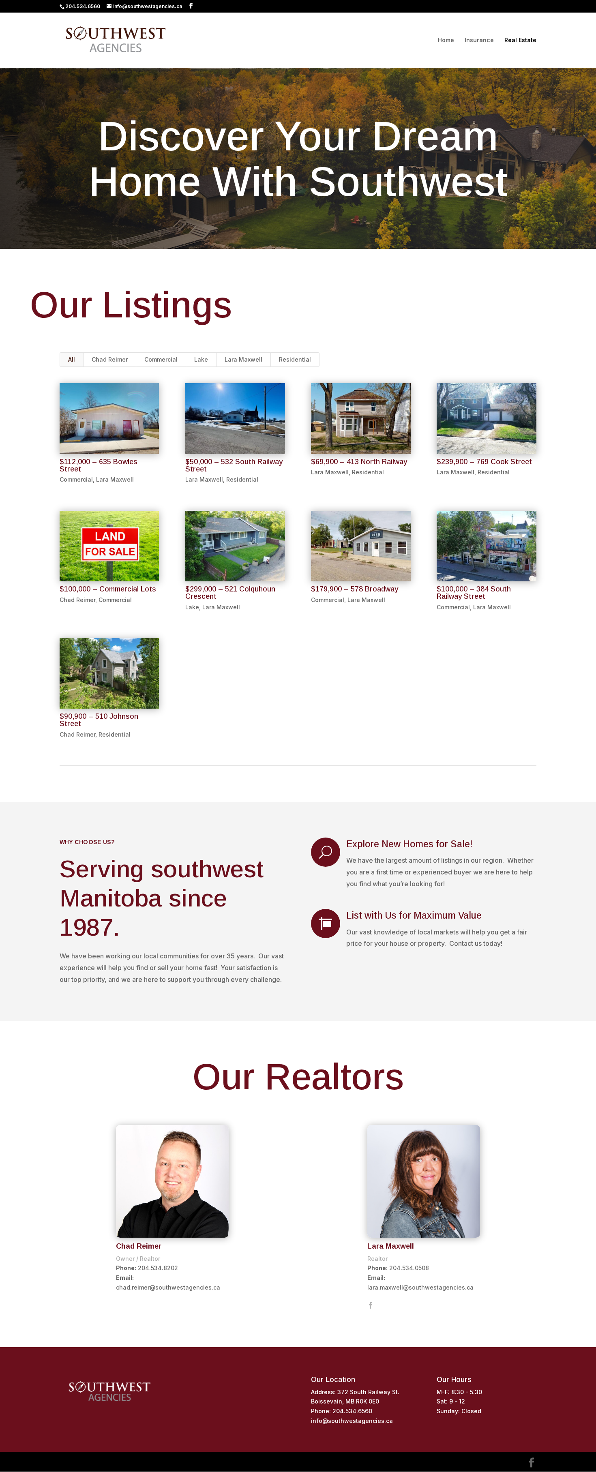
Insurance (479, 40)
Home (446, 40)
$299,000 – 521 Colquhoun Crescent (230, 592)
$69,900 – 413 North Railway (359, 462)
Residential (295, 359)
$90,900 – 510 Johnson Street (99, 720)
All (71, 359)
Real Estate (520, 40)
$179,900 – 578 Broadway (354, 589)
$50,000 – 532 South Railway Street (234, 465)
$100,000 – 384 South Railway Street (474, 592)
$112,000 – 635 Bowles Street (98, 465)
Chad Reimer (110, 359)
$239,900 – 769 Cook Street (484, 462)
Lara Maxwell (243, 359)
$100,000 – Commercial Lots (108, 589)
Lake (201, 359)
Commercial (161, 359)
